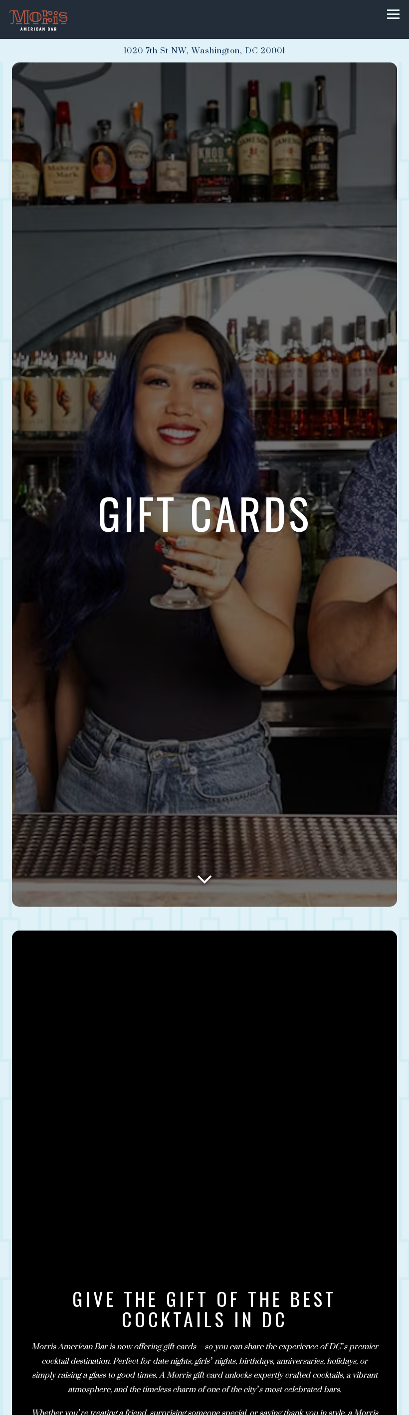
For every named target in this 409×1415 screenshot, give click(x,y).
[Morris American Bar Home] (44, 19)
